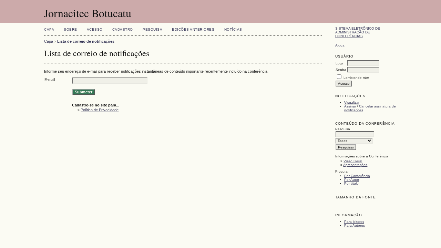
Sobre (70, 29)
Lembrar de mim (356, 78)
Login (340, 63)
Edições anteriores (193, 29)
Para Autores (354, 225)
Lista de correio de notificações (85, 41)
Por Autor (351, 180)
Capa (49, 29)
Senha (341, 70)
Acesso (95, 29)
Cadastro (122, 29)
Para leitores (354, 222)
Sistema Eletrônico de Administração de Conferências (357, 32)
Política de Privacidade (100, 110)
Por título (351, 183)
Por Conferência (357, 176)
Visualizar (351, 102)
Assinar (350, 106)
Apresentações (355, 165)
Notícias (233, 29)
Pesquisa (152, 29)
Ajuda (340, 45)
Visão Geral (352, 161)
